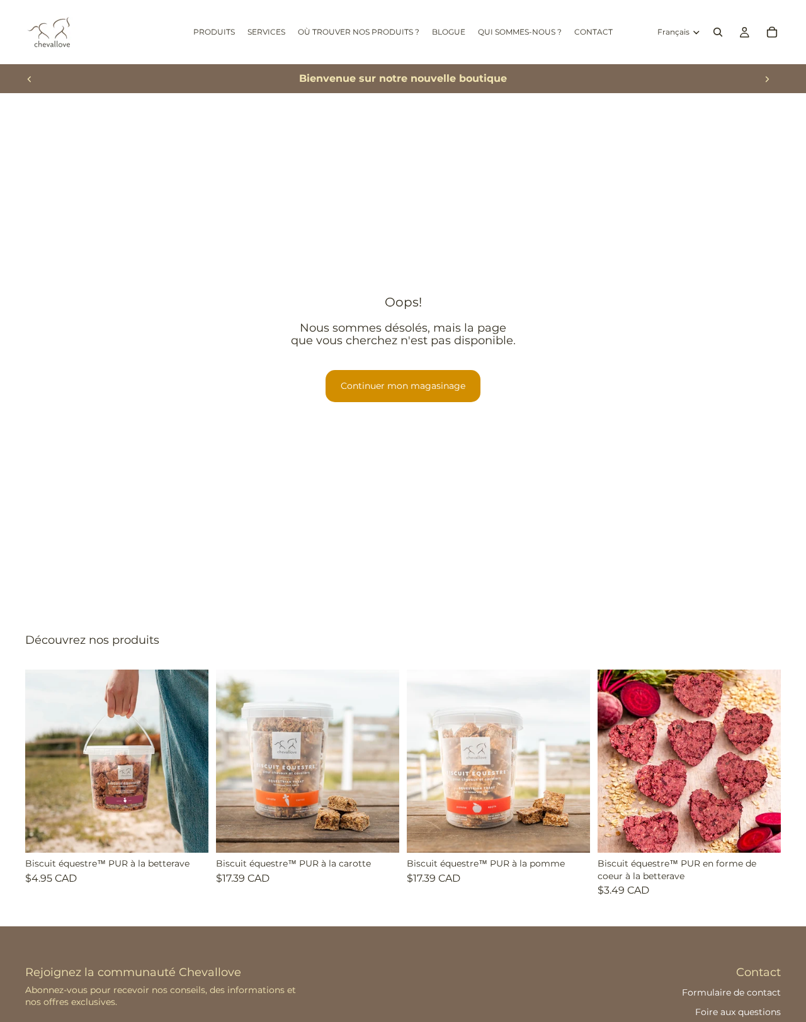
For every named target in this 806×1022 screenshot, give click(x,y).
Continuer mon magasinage (403, 385)
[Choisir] (189, 833)
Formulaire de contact (731, 992)
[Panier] (772, 32)
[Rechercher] (718, 32)
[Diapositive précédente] (29, 79)
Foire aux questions (738, 1012)
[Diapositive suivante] (767, 79)
